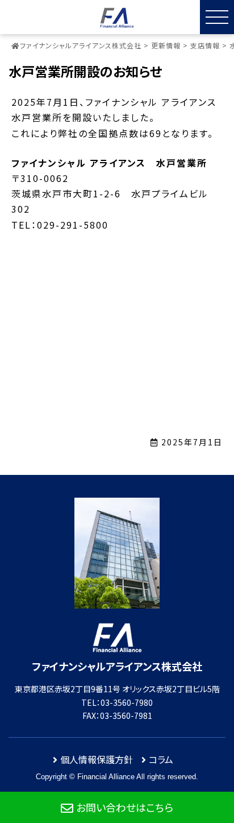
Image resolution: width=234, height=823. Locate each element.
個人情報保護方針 (96, 759)
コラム (161, 759)
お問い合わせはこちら (124, 807)
